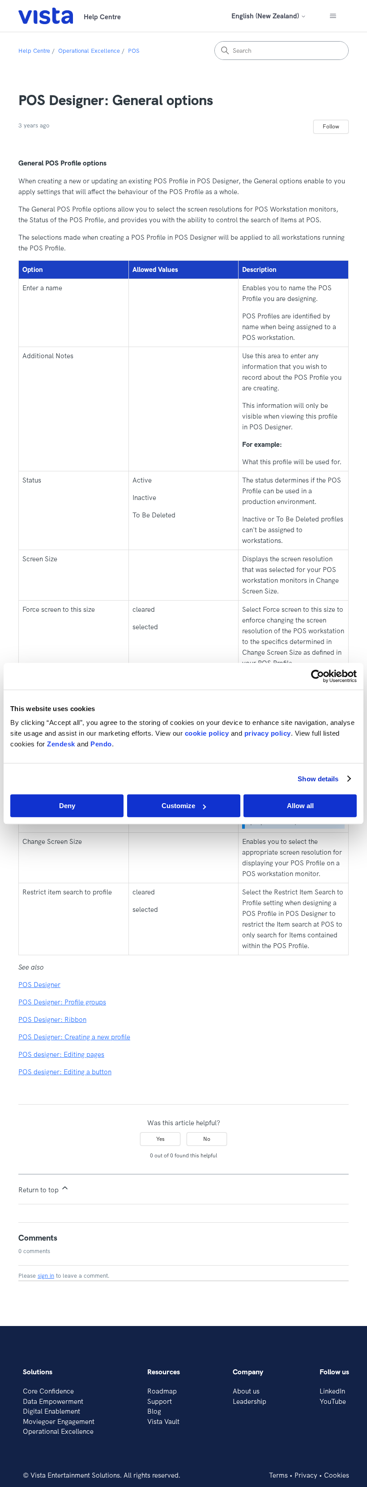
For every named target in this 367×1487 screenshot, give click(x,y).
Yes (160, 1138)
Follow (331, 126)
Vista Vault (163, 1421)
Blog (154, 1411)
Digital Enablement (51, 1411)
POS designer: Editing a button (64, 1072)
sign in (46, 1275)
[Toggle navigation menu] (333, 16)
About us (246, 1391)
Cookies (336, 1475)
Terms (278, 1475)
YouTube (333, 1401)
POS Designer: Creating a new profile (74, 1037)
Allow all (300, 805)
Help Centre (34, 50)
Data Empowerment (53, 1401)
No (206, 1138)
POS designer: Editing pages (61, 1054)
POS (133, 50)
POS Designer (39, 984)
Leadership (249, 1401)
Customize (178, 805)
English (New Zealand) (266, 16)
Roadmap (162, 1391)
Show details (318, 779)
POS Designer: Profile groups (62, 1002)
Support (159, 1401)
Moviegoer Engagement (58, 1421)
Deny (67, 805)
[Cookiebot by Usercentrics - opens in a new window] (317, 676)
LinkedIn (332, 1391)
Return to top (39, 1190)
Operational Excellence (89, 50)
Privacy (305, 1475)
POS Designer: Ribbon (52, 1019)
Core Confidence (48, 1391)
